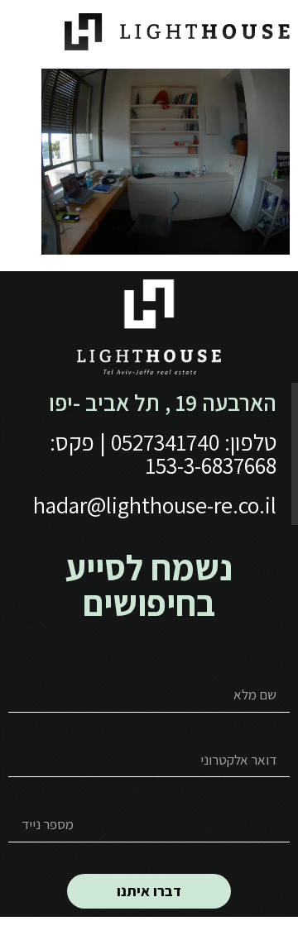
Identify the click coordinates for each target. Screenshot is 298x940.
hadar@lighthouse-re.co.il (154, 504)
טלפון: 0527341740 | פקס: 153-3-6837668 (163, 453)
